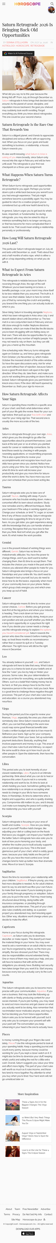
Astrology (8, 45)
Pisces (12, 1043)
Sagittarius (22, 880)
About (9, 1209)
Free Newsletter (30, 1209)
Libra (26, 773)
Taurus (14, 496)
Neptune (47, 312)
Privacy (16, 1214)
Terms (7, 1214)
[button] (44, 1219)
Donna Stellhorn (17, 42)
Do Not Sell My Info (32, 1214)
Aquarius (41, 991)
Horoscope (22, 45)
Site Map (15, 1219)
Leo (36, 662)
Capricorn (7, 936)
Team (17, 1209)
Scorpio (25, 825)
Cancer (21, 607)
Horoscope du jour (32, 1219)
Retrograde (37, 45)
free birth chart (39, 415)
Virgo (14, 717)
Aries (49, 434)
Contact (48, 1214)
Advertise (45, 1209)
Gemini (14, 551)
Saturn (5, 100)
